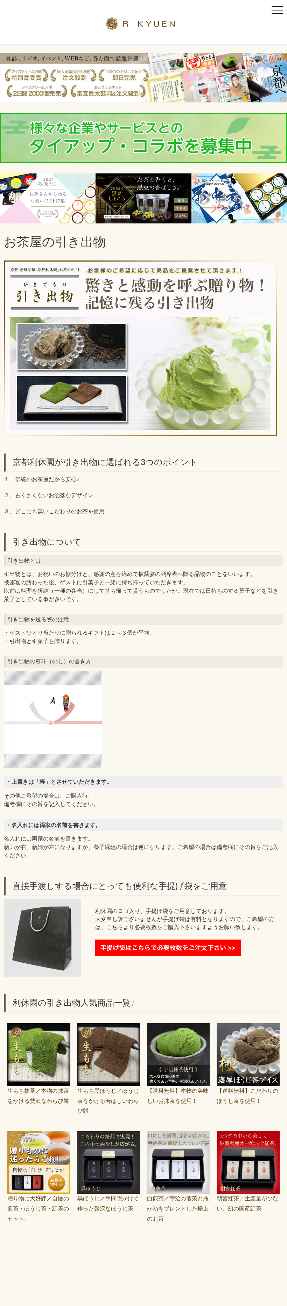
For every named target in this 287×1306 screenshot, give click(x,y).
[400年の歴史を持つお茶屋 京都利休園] (144, 25)
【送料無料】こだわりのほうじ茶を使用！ (247, 1096)
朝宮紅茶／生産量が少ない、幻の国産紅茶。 (247, 1204)
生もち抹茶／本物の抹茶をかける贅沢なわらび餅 (38, 1096)
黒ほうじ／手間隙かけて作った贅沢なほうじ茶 (108, 1204)
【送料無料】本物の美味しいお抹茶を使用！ (178, 1096)
